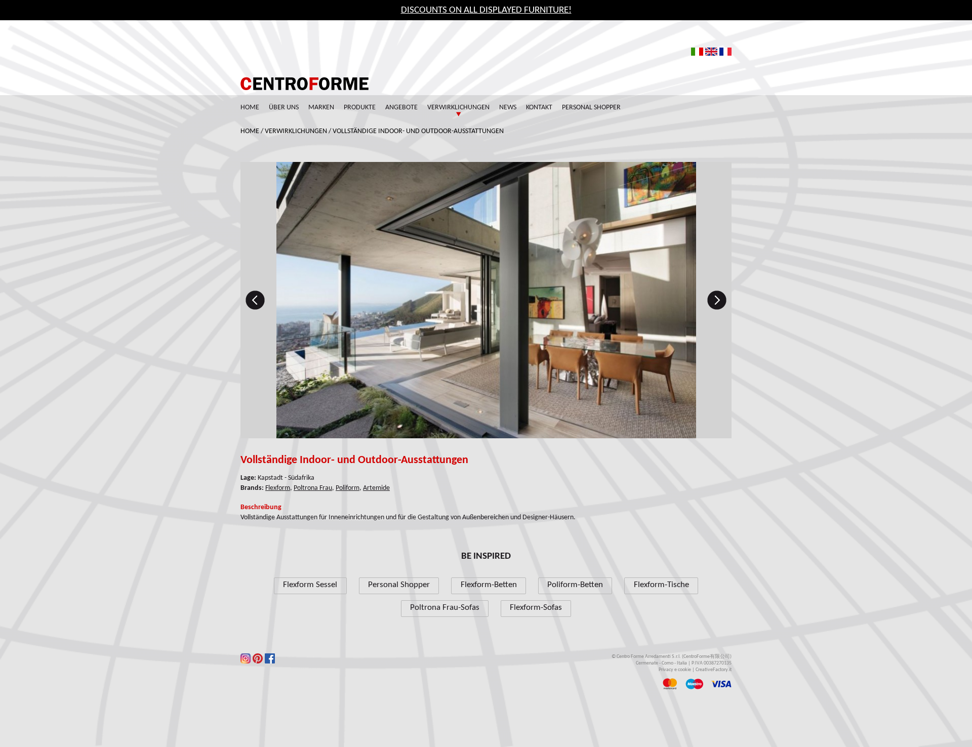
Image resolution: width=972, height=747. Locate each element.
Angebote (401, 107)
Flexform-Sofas (536, 607)
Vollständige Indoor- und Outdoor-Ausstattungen (418, 131)
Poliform (347, 488)
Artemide (376, 488)
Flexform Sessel (310, 584)
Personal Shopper (591, 107)
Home (249, 107)
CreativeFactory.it (714, 670)
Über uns (284, 107)
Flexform (277, 488)
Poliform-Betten (575, 584)
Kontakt (539, 107)
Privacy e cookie (675, 670)
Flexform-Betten (489, 584)
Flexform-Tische (661, 584)
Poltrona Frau (313, 488)
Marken (321, 107)
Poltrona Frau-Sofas (444, 607)
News (507, 107)
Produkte (360, 107)
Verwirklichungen (458, 107)
